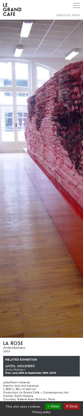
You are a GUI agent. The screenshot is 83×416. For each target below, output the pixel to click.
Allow (54, 406)
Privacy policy (41, 412)
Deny (73, 406)
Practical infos (68, 15)
